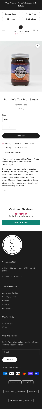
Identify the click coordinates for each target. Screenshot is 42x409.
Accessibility (33, 391)
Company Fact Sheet (16, 400)
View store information (14, 152)
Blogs (4, 327)
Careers (5, 301)
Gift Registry (31, 19)
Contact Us (6, 308)
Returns (5, 304)
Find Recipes (7, 323)
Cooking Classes (11, 14)
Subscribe (10, 360)
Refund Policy (22, 391)
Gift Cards (11, 19)
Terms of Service (15, 382)
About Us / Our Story (11, 293)
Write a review (21, 222)
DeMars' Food (21, 105)
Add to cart (21, 136)
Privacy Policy (27, 382)
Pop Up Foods (31, 14)
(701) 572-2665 (17, 277)
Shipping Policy (10, 391)
